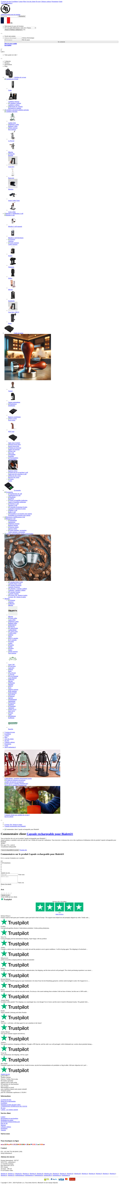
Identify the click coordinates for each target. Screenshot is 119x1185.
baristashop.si (66, 1175)
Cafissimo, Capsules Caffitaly (17, 590)
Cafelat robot (12, 123)
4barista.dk (77, 1173)
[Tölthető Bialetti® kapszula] (5, 1144)
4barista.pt (92, 1173)
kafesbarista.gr (29, 1175)
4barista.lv (106, 1173)
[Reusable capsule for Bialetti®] (13, 1144)
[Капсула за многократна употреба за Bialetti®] (38, 1144)
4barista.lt (112, 1173)
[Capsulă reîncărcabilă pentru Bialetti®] (7, 1144)
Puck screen (11, 420)
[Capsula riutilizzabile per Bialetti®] (40, 1144)
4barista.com (48, 1173)
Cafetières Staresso (13, 101)
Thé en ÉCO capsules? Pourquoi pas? (15, 785)
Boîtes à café (12, 512)
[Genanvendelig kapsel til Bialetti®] (20, 1144)
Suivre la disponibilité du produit (10, 850)
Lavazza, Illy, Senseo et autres (17, 597)
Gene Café (11, 664)
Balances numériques (14, 417)
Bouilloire (11, 498)
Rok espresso (12, 129)
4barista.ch (11, 1175)
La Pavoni (11, 141)
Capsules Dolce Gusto (14, 583)
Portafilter (11, 456)
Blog (24, 1)
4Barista (10, 605)
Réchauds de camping (14, 108)
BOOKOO (11, 626)
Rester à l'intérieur (13, 29)
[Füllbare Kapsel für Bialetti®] (11, 1144)
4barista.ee (4, 1175)
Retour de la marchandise (8, 1101)
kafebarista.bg (39, 1175)
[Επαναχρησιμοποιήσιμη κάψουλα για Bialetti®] (36, 1144)
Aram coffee (12, 212)
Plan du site (4, 1123)
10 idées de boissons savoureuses (14, 782)
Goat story (11, 166)
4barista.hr (56, 1173)
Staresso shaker (12, 528)
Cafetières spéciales (23, 110)
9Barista (10, 152)
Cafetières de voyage (20, 77)
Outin (10, 90)
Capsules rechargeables (26, 533)
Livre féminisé (12, 678)
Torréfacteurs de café (14, 495)
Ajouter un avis (5, 895)
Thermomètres (12, 459)
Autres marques (12, 244)
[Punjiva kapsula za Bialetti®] (15, 1144)
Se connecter (61, 42)
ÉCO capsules (12, 640)
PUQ (9, 688)
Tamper (10, 391)
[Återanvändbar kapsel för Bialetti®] (22, 1144)
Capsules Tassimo (13, 593)
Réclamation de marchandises (9, 1118)
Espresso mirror (12, 471)
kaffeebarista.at (19, 1175)
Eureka (10, 255)
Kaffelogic (11, 718)
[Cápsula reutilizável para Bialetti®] (24, 1144)
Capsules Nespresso (14, 587)
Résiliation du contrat (7, 1120)
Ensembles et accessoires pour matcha (19, 515)
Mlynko (10, 289)
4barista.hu (18, 1173)
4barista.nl (63, 1173)
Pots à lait (11, 453)
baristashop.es (57, 1175)
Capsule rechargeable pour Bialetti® (15, 826)
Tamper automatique (14, 402)
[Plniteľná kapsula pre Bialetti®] (2, 1144)
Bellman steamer (13, 525)
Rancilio (10, 155)
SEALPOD (11, 694)
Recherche (22, 16)
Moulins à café (19, 213)
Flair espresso (12, 653)
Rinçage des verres (13, 477)
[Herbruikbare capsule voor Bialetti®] (16, 1144)
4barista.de (40, 1173)
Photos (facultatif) (6, 884)
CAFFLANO (12, 633)
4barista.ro (26, 1173)
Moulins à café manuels (15, 226)
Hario (10, 323)
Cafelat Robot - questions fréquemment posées (18, 778)
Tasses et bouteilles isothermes (17, 502)
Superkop (11, 704)
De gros (38, 1)
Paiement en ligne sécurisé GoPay (11, 1104)
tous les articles (8, 816)
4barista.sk (4, 1173)
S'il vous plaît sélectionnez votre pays (15, 28)
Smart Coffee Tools (14, 200)
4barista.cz (11, 1173)
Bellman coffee (12, 623)
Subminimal (11, 522)
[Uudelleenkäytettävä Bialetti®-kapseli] (26, 1144)
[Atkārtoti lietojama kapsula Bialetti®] (28, 1144)
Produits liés (23, 850)
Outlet (60, 1)
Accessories (17, 490)
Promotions (55, 1)
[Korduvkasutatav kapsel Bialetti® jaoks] (31, 1144)
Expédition (15, 1)
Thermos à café (12, 505)
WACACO (11, 711)
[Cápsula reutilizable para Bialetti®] (42, 1144)
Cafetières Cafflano (14, 105)
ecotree (10, 643)
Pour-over (11, 178)
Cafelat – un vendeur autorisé (9, 1109)
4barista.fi (99, 1173)
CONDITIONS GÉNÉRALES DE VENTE (14, 1106)
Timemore (11, 267)
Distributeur (11, 405)
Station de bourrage (14, 449)
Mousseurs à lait (20, 517)
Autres (10, 481)
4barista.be (70, 1173)
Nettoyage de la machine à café (17, 474)
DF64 (10, 636)
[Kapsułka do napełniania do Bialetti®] (9, 1144)
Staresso (10, 698)
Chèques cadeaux (46, 1)
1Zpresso (11, 241)
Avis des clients (31, 1)
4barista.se (85, 1173)
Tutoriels (3, 1130)
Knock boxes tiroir (13, 446)
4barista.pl (33, 1173)
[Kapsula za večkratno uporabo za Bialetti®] (44, 1144)
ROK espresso (12, 691)
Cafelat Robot (12, 630)
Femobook (11, 301)
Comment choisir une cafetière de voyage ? (17, 815)
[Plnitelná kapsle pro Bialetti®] (3, 1144)
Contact (20, 1)
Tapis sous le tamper (14, 443)
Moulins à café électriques (15, 238)
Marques (7, 598)
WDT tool (11, 431)
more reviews (59, 914)
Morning (10, 189)
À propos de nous (6, 1)
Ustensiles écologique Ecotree (17, 508)
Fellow (10, 278)
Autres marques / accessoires (16, 532)
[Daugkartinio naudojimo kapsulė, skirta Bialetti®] (29, 1144)
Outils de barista (18, 333)
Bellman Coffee (12, 126)
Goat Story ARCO (13, 312)
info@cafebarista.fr (6, 3)
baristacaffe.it (48, 1175)
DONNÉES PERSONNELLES (10, 1122)
